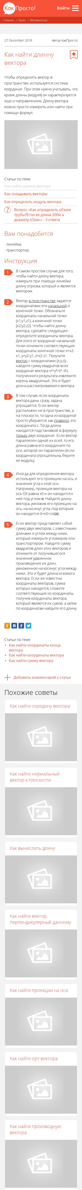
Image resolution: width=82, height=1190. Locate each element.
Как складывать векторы (25, 193)
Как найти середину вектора (40, 706)
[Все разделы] (75, 8)
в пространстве (42, 300)
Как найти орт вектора (34, 1058)
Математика (38, 20)
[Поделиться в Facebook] (21, 626)
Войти (63, 8)
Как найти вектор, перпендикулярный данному (40, 919)
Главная (8, 20)
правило (61, 420)
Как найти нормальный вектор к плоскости (34, 777)
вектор (22, 360)
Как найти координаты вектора (36, 655)
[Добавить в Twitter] (28, 626)
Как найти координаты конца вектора (35, 648)
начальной (57, 305)
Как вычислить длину (32, 848)
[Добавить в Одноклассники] (7, 626)
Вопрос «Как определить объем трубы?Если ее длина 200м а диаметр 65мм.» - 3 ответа (42, 214)
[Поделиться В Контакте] (14, 626)
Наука (22, 20)
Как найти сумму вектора (31, 660)
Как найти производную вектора (35, 1129)
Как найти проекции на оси (39, 990)
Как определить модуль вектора (32, 201)
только (21, 435)
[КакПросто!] (19, 8)
